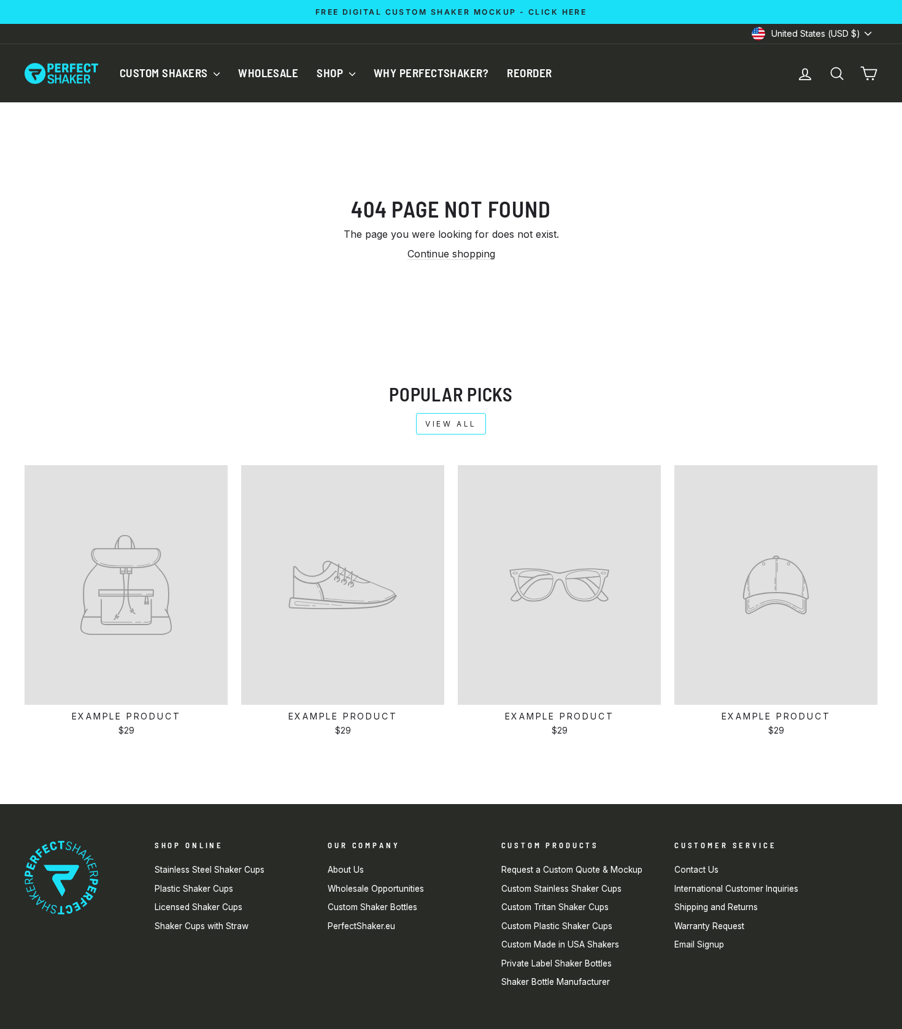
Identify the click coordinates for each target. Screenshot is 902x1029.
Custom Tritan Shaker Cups (555, 907)
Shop (331, 73)
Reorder (529, 73)
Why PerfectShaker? (431, 73)
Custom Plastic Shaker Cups (556, 926)
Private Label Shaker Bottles (556, 963)
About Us (346, 870)
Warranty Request (709, 926)
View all (451, 423)
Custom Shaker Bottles (372, 907)
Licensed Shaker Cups (198, 907)
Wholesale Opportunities (376, 889)
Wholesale (268, 73)
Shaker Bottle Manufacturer (555, 982)
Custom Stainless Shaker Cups (561, 889)
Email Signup (699, 944)
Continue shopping (451, 254)
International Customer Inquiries (736, 889)
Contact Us (696, 870)
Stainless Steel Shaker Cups (209, 870)
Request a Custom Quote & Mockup (571, 870)
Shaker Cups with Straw (202, 926)
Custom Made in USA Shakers (560, 944)
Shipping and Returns (716, 907)
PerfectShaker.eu (361, 926)
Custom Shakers (165, 73)
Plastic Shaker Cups (194, 889)
